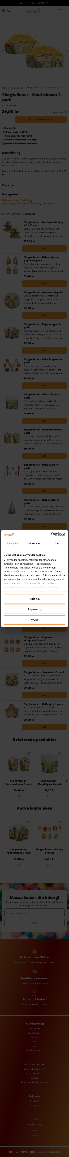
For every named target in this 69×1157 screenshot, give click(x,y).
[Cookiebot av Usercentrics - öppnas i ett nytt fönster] (51, 534)
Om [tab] (57, 543)
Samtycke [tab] (12, 543)
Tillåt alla (34, 598)
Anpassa (33, 609)
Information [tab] (34, 543)
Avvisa (34, 619)
